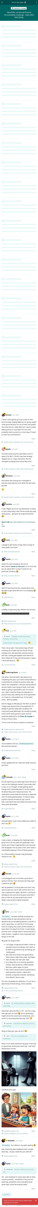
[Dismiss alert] (36, 1200)
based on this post (18, 566)
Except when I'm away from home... (14, 614)
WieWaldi (9, 1169)
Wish (11, 522)
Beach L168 (5, 522)
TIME (3, 526)
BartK (8, 636)
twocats (9, 1023)
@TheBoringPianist (26, 744)
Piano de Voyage (26, 716)
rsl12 (8, 1036)
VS (2, 524)
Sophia (7, 916)
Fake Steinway (30, 522)
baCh (15, 522)
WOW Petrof (21, 522)
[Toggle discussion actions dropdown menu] (36, 2)
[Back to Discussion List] (2, 2)
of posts (18, 2)
